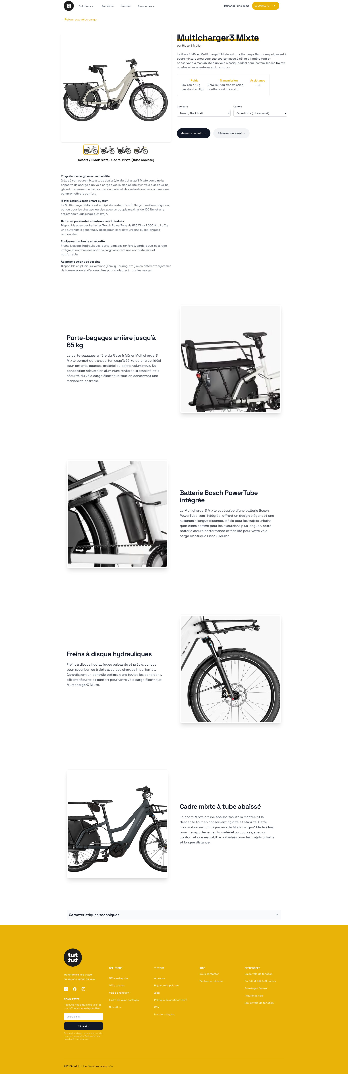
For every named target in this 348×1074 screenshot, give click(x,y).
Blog (157, 992)
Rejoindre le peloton (166, 985)
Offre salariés (117, 985)
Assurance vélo (254, 995)
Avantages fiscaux (256, 988)
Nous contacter (209, 973)
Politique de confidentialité (170, 1000)
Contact (126, 6)
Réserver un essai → (231, 133)
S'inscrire (83, 1026)
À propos (159, 978)
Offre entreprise (118, 978)
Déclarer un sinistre (211, 981)
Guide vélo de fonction (259, 973)
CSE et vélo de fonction (259, 1002)
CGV (156, 1007)
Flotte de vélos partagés (124, 1000)
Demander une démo (236, 5)
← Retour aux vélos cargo (79, 19)
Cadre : (237, 106)
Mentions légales (164, 1014)
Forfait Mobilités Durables (260, 981)
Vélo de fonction (119, 992)
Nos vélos (107, 6)
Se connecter (262, 5)
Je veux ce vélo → (193, 133)
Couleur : (182, 106)
